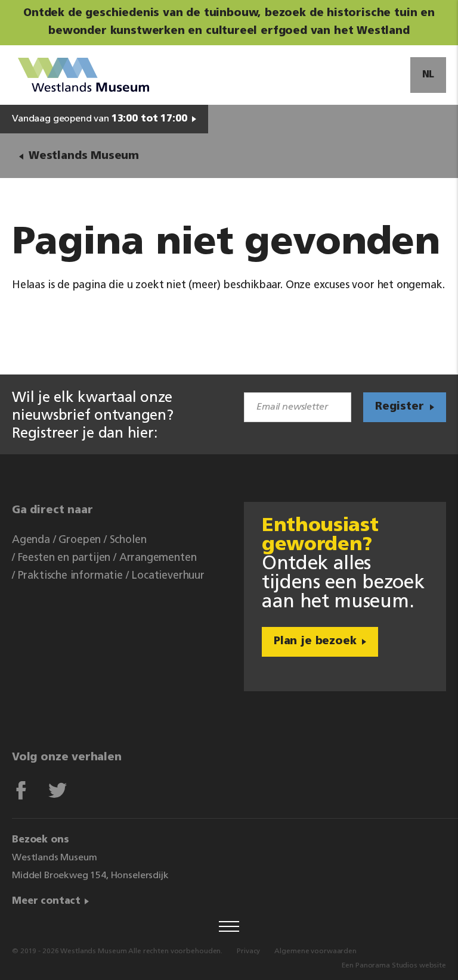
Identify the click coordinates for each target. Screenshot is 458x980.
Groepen (79, 540)
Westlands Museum (84, 156)
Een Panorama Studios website (394, 965)
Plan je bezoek (315, 641)
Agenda (31, 540)
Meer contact (46, 901)
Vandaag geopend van (99, 119)
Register (399, 407)
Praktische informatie (70, 576)
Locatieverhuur (167, 576)
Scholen (128, 540)
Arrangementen (158, 558)
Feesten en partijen (64, 558)
